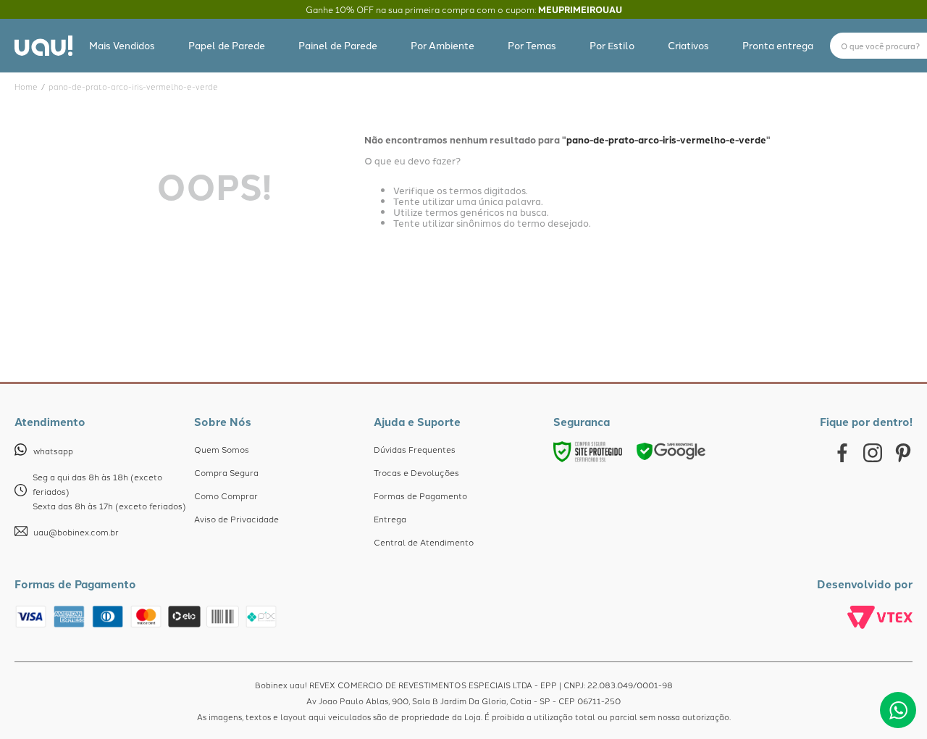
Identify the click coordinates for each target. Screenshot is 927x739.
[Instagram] (872, 453)
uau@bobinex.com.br (76, 532)
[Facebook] (842, 453)
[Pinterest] (903, 453)
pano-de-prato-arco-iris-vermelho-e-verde (133, 86)
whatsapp (53, 450)
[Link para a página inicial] (26, 86)
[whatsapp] (898, 710)
